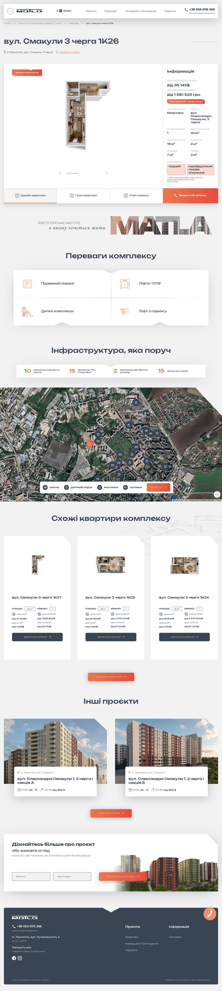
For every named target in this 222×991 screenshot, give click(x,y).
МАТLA (7, 23)
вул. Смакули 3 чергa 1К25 (110, 597)
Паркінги (170, 11)
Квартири (111, 11)
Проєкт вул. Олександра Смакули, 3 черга (40, 23)
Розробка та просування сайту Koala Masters (187, 980)
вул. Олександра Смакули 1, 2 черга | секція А (55, 781)
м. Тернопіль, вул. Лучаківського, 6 (35, 937)
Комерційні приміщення (140, 11)
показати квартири (109, 677)
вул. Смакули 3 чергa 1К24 (184, 597)
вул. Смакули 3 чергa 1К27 (36, 597)
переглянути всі (109, 813)
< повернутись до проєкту (204, 41)
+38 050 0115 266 (202, 9)
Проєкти (91, 11)
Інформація (179, 927)
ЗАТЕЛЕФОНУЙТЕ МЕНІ (121, 877)
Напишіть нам (21, 947)
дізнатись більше (35, 637)
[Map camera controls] (217, 494)
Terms (218, 500)
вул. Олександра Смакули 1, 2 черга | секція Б (166, 781)
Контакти (175, 937)
